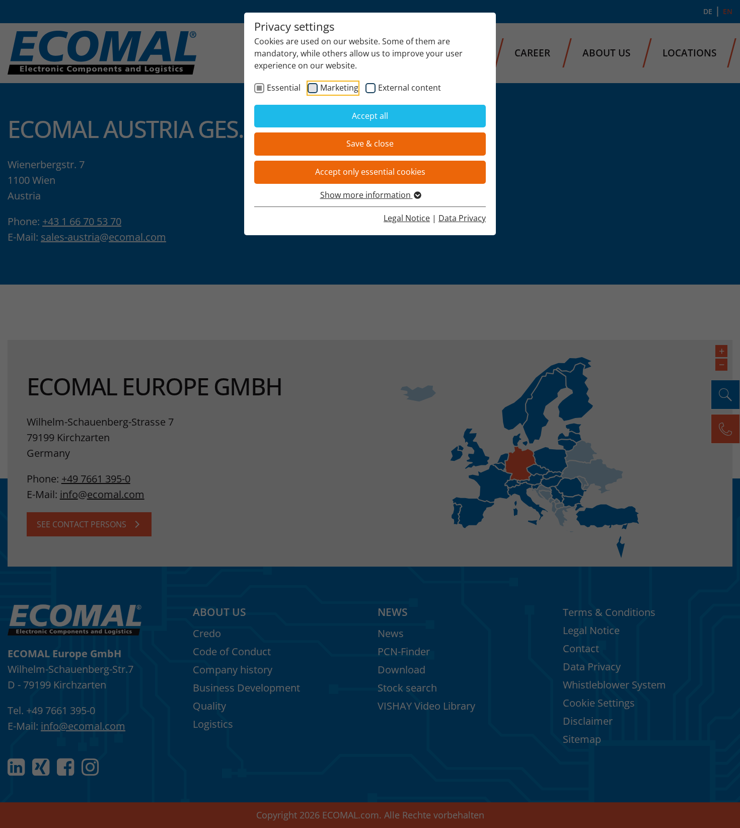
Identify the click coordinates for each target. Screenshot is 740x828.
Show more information (366, 194)
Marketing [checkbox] (339, 87)
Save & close (370, 143)
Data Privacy (462, 218)
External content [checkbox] (409, 87)
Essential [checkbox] (284, 87)
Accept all (370, 115)
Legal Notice (407, 218)
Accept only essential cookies (370, 171)
